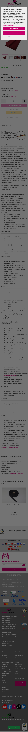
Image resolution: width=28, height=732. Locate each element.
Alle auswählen (14, 28)
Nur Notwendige (14, 33)
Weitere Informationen (14, 37)
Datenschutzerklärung (8, 25)
